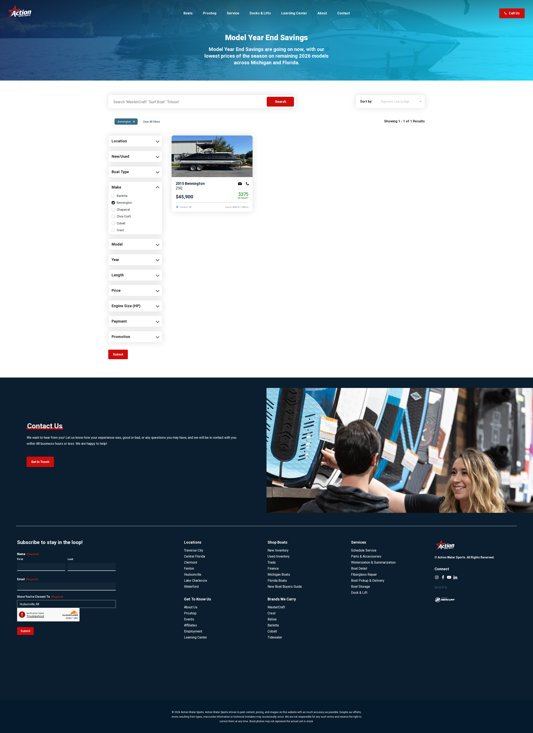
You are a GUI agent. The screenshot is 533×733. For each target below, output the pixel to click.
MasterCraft (276, 607)
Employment (193, 631)
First (20, 559)
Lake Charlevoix (195, 581)
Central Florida (194, 556)
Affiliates (190, 625)
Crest (120, 230)
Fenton (189, 568)
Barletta (122, 196)
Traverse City (193, 550)
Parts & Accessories (366, 556)
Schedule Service (363, 550)
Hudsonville (192, 574)
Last (70, 559)
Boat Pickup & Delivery (367, 581)
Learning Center (195, 637)
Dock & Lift (359, 593)
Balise (272, 619)
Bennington (126, 121)
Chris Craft (124, 216)
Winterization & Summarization (373, 562)
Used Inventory (279, 556)
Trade (272, 562)
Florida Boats (277, 581)
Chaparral (123, 209)
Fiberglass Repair (364, 574)
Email (240, 183)
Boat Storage (360, 587)
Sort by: (366, 101)
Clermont (190, 562)
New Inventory (278, 550)
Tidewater (275, 637)
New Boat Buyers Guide (285, 587)
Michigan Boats (279, 574)
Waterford (191, 587)
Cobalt (121, 223)
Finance (273, 568)
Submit (25, 631)
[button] (40, 462)
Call (247, 183)
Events (189, 619)
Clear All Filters (151, 121)
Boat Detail (359, 568)
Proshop (190, 613)
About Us (190, 607)
